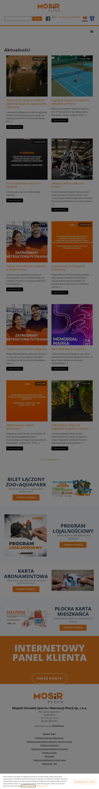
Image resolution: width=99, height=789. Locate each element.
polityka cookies (41, 786)
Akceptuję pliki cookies (84, 781)
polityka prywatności (28, 786)
